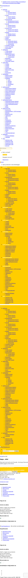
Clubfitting (5, 493)
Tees (6, 131)
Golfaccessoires (6, 108)
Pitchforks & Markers (10, 125)
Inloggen (5, 154)
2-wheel (7, 64)
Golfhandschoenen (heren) (11, 103)
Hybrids (7, 24)
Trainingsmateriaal (10, 133)
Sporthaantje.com (5, 526)
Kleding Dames (9, 75)
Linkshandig (11, 44)
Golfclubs (5, 9)
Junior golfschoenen (10, 91)
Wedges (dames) (12, 35)
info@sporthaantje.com (9, 479)
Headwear (7, 78)
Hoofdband (10, 84)
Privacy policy (6, 496)
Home (1, 456)
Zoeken (16, 451)
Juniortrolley (8, 68)
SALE (4, 138)
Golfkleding (5, 74)
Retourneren (6, 488)
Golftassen (5, 49)
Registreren (5, 159)
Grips (6, 118)
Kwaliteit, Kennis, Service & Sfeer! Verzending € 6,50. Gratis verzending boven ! (14, 2)
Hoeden (10, 82)
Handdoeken (8, 121)
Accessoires (8, 72)
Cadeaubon (8, 115)
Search (4, 449)
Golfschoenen (6, 87)
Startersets (8, 39)
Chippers (7, 37)
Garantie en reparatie (8, 491)
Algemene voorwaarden (8, 494)
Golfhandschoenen (7, 100)
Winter (7, 107)
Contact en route (4, 481)
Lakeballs (7, 137)
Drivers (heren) (11, 16)
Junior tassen (8, 59)
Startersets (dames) (12, 42)
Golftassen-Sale (9, 141)
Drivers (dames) (11, 18)
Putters (7, 38)
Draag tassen (8, 52)
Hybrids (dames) (12, 27)
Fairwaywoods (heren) (13, 21)
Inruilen (4, 490)
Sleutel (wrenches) (9, 128)
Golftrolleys (5, 62)
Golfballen (5, 134)
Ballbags (7, 113)
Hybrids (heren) (11, 25)
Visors (9, 85)
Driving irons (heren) (13, 29)
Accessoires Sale (9, 143)
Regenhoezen (8, 127)
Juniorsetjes (8, 48)
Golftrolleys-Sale (9, 144)
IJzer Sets (7, 11)
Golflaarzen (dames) (10, 92)
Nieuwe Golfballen (9, 135)
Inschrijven (15, 471)
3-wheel (7, 65)
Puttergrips (8, 120)
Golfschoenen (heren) (10, 90)
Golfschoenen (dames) (10, 88)
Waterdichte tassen (10, 54)
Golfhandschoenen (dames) (12, 101)
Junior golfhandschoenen (11, 104)
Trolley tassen (8, 51)
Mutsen (10, 81)
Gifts (6, 117)
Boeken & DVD (8, 114)
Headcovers (8, 123)
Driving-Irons (8, 28)
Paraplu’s (7, 124)
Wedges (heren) (12, 34)
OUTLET (7, 146)
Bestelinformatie (7, 487)
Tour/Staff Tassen (9, 61)
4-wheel (7, 67)
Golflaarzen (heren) (10, 94)
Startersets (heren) (12, 41)
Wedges (7, 32)
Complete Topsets (9, 45)
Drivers (7, 15)
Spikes (6, 130)
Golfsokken (8, 95)
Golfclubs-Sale (8, 140)
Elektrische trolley (9, 70)
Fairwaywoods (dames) (13, 22)
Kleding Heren (8, 77)
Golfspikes (7, 98)
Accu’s (6, 71)
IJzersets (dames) (12, 14)
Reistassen (7, 58)
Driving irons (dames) (13, 31)
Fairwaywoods (8, 19)
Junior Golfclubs (9, 47)
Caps (9, 80)
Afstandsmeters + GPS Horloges (13, 111)
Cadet (6, 105)
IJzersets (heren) (12, 12)
